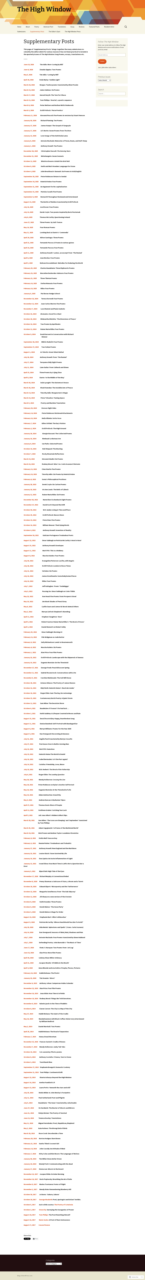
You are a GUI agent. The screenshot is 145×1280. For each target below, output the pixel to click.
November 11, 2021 (31, 673)
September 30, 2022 (31, 535)
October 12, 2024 (30, 329)
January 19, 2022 (30, 662)
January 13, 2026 (30, 136)
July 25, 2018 (28, 1093)
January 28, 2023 (30, 484)
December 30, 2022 (31, 500)
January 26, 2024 (30, 433)
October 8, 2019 (29, 1009)
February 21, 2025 (30, 278)
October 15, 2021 (30, 698)
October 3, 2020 (29, 912)
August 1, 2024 (29, 352)
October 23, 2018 (30, 1052)
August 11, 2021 (29, 724)
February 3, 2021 (30, 843)
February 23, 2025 (30, 273)
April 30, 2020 (28, 958)
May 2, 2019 (28, 1026)
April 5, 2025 (28, 263)
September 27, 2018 (31, 1067)
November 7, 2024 (30, 309)
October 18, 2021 (30, 693)
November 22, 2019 (31, 988)
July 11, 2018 (28, 1098)
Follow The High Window (108, 41)
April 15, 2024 (28, 372)
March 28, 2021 (29, 820)
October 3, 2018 (29, 1062)
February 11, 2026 (30, 115)
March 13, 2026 (29, 100)
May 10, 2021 (28, 795)
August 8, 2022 (29, 556)
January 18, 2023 (30, 489)
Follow (102, 61)
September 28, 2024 (31, 342)
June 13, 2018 (29, 1118)
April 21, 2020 (28, 963)
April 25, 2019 (28, 1031)
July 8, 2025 (28, 217)
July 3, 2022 (28, 591)
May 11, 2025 (28, 232)
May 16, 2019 (28, 1019)
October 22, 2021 (30, 688)
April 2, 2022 (28, 627)
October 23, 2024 (30, 314)
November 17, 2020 (31, 876)
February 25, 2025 (30, 268)
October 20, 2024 (30, 319)
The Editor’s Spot (54, 32)
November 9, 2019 (30, 1003)
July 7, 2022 (28, 586)
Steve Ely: (43, 1210)
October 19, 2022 (30, 520)
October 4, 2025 (29, 171)
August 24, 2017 (29, 1215)
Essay (72, 27)
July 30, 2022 (28, 561)
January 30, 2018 (30, 1159)
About (28, 27)
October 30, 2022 (30, 510)
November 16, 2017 (31, 1179)
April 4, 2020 (28, 968)
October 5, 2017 (29, 1205)
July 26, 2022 (28, 566)
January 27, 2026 (30, 125)
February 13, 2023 (30, 469)
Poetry (36, 27)
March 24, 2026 (29, 85)
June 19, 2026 (29, 64)
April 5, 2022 (28, 622)
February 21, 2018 (30, 1143)
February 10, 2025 (30, 288)
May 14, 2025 (28, 227)
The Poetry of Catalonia (63, 1205)
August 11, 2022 (29, 550)
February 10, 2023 (30, 474)
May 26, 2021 (28, 780)
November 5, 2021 (30, 678)
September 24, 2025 (31, 181)
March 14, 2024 (29, 393)
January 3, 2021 (29, 871)
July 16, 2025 (28, 207)
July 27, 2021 (28, 744)
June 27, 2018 (29, 1108)
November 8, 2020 (30, 881)
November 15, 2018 (31, 1042)
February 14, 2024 (30, 413)
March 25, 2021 (29, 828)
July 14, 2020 (28, 932)
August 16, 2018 (29, 1082)
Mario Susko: (44, 1220)
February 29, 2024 (30, 408)
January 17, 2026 (30, 131)
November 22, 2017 (31, 1174)
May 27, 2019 (28, 1014)
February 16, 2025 (30, 283)
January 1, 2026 (29, 146)
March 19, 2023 (29, 459)
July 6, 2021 (28, 774)
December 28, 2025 (31, 151)
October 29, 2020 (30, 886)
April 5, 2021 (28, 815)
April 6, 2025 (28, 258)
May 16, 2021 (28, 790)
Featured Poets (94, 27)
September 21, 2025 (31, 187)
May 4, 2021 (28, 800)
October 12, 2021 (30, 703)
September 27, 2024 (31, 347)
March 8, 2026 (29, 105)
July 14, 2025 (28, 212)
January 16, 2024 (30, 439)
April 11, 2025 (28, 253)
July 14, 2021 (28, 764)
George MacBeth (45, 1199)
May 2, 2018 (28, 1128)
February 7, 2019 (30, 1037)
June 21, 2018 (29, 1113)
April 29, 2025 (28, 237)
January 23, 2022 (30, 657)
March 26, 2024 (29, 388)
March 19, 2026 (29, 90)
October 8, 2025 (29, 166)
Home (19, 27)
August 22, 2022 (29, 540)
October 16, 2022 (30, 525)
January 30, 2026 (30, 120)
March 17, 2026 (29, 95)
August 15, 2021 (29, 718)
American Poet (48, 27)
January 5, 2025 (29, 293)
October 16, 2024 (30, 324)
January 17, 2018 (30, 1169)
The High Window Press (73, 32)
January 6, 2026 (29, 141)
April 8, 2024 (28, 377)
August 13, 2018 (29, 1087)
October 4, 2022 (29, 530)
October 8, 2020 (29, 902)
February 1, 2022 (30, 652)
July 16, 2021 (28, 759)
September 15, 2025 (31, 192)
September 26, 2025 (31, 176)
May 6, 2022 (28, 606)
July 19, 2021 (28, 754)
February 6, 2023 (30, 479)
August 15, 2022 (29, 545)
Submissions (21, 32)
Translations (62, 27)
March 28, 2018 (29, 1133)
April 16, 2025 (28, 248)
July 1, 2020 (28, 942)
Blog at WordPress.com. (25, 1276)
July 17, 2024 (28, 362)
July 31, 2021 (28, 739)
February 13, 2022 (30, 637)
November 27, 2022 (31, 505)
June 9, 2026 (28, 70)
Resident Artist (109, 27)
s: (44, 1215)
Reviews (81, 27)
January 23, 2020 (30, 978)
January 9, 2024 (29, 444)
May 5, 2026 (28, 75)
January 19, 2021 (30, 858)
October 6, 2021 (29, 708)
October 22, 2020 (30, 892)
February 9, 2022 (30, 642)
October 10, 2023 (30, 449)
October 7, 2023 (29, 454)
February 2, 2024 (30, 428)
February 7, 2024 (30, 423)
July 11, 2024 (28, 367)
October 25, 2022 (30, 515)
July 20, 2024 (28, 357)
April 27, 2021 (28, 805)
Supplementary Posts (37, 32)
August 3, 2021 (29, 734)
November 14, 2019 (31, 998)
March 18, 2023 (29, 464)
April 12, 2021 (28, 810)
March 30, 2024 (29, 383)
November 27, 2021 (31, 668)
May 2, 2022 (28, 612)
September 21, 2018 (31, 1072)
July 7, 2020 (28, 937)
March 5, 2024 (29, 403)
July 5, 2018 (28, 1103)
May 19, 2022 (28, 601)
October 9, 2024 (29, 334)
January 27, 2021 (30, 848)
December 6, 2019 (30, 983)
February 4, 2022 (30, 647)
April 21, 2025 (28, 243)
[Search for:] (126, 27)
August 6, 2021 (29, 729)
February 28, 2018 (30, 1138)
